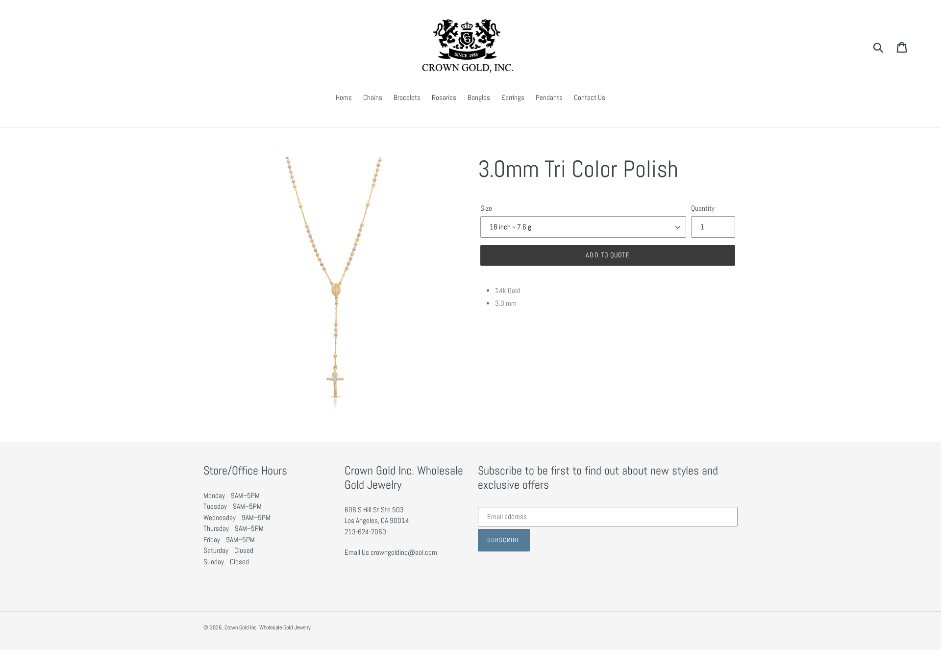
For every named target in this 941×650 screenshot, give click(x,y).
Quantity (703, 208)
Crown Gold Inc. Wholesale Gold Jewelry (267, 627)
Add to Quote (607, 254)
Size (486, 208)
